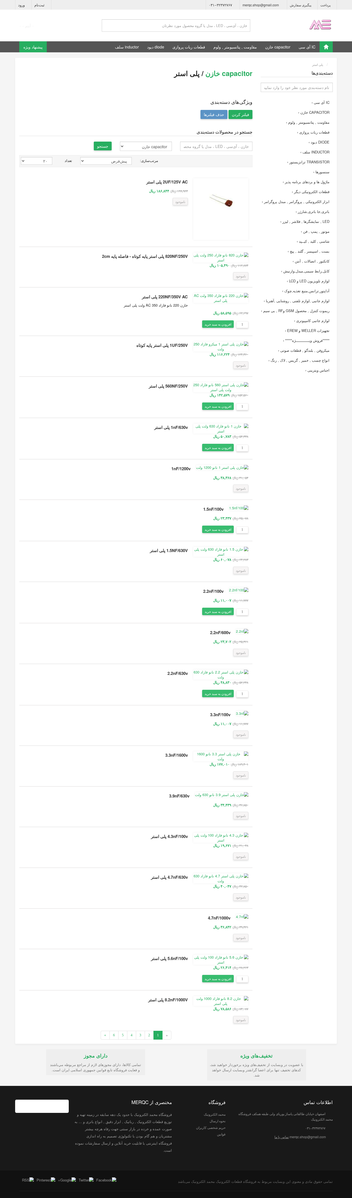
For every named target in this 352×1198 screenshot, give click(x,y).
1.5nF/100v (213, 509)
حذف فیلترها (214, 114)
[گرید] (242, 160)
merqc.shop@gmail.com (261, 4)
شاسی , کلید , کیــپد (313, 241)
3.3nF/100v (220, 715)
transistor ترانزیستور (308, 161)
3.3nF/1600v (176, 755)
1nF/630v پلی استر (171, 427)
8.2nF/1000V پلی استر (168, 1000)
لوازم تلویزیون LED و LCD (308, 280)
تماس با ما (281, 1136)
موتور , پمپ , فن (315, 231)
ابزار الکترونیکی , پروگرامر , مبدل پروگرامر (295, 201)
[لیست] (249, 160)
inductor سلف (127, 47)
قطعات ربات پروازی (188, 47)
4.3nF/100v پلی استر (169, 836)
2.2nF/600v (220, 632)
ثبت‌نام (40, 4)
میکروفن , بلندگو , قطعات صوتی (303, 350)
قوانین (221, 1134)
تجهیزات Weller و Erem (307, 330)
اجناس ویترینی (317, 370)
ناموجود (180, 201)
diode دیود (155, 47)
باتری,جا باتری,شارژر (312, 211)
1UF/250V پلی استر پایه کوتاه (162, 345)
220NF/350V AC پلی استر (165, 297)
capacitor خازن (277, 47)
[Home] (326, 46)
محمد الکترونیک (215, 1114)
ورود (22, 4)
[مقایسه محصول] (167, 202)
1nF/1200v (181, 469)
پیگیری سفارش (301, 4)
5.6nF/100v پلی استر (169, 958)
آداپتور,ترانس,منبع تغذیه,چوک (305, 290)
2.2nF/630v (177, 673)
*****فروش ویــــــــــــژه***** (306, 340)
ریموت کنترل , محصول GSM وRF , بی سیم (295, 310)
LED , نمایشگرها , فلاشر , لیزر (304, 221)
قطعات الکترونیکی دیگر (310, 191)
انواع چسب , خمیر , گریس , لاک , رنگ (298, 360)
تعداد (68, 160)
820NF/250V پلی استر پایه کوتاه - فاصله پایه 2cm (145, 256)
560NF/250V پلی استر (168, 386)
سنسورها (321, 171)
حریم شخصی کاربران (211, 1127)
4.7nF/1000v (219, 918)
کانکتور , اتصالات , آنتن (311, 261)
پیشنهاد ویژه (33, 47)
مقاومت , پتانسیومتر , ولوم (235, 47)
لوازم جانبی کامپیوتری (311, 320)
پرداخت (325, 4)
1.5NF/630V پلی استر (169, 550)
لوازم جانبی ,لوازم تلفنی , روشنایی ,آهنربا (296, 300)
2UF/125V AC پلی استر (167, 182)
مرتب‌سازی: (149, 160)
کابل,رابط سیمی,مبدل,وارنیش (305, 271)
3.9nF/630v (179, 796)
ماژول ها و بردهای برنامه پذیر (306, 181)
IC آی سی (307, 47)
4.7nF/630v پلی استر (169, 877)
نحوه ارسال (218, 1120)
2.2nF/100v (213, 591)
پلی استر (317, 64)
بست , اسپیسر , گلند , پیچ (308, 251)
